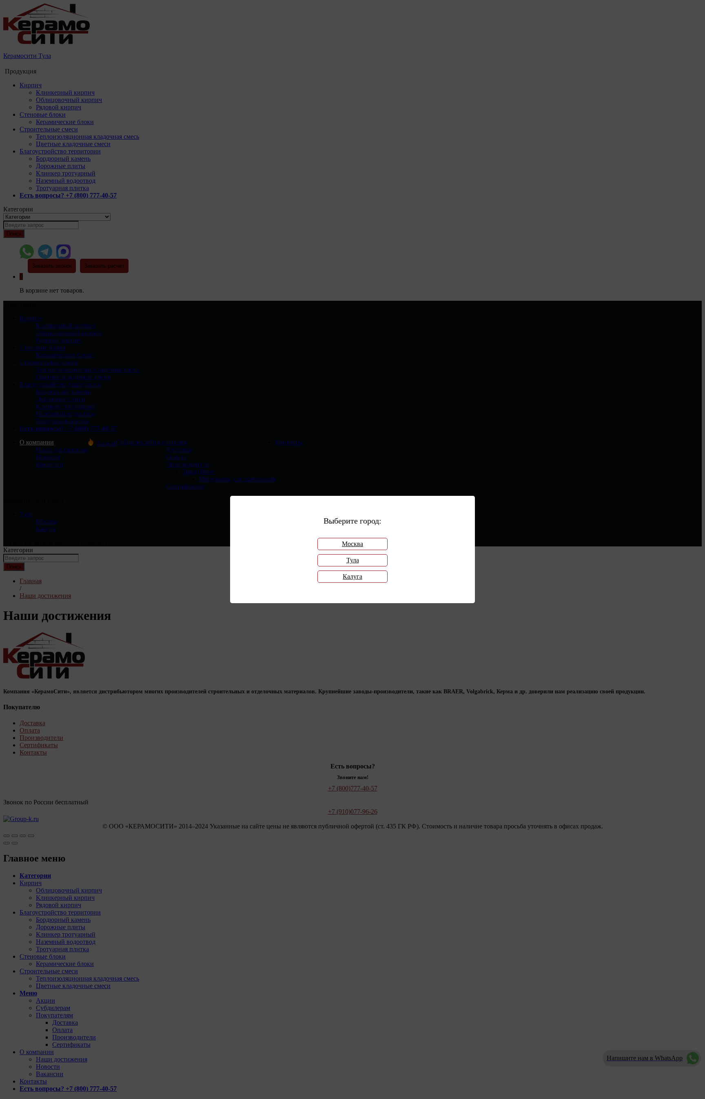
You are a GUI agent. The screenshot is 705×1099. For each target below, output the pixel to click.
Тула (352, 560)
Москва (352, 543)
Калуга (352, 576)
